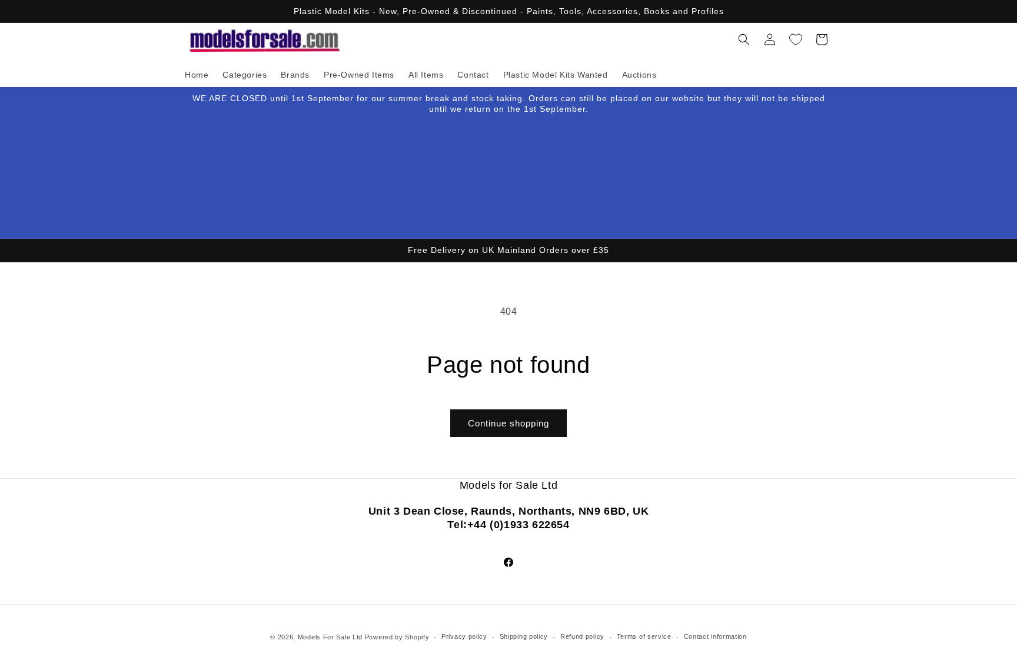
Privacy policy (464, 636)
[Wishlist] (796, 39)
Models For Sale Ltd (330, 637)
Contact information (715, 636)
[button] (744, 39)
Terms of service (644, 636)
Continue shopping (508, 423)
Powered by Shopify (397, 637)
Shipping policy (524, 636)
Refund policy (582, 636)
